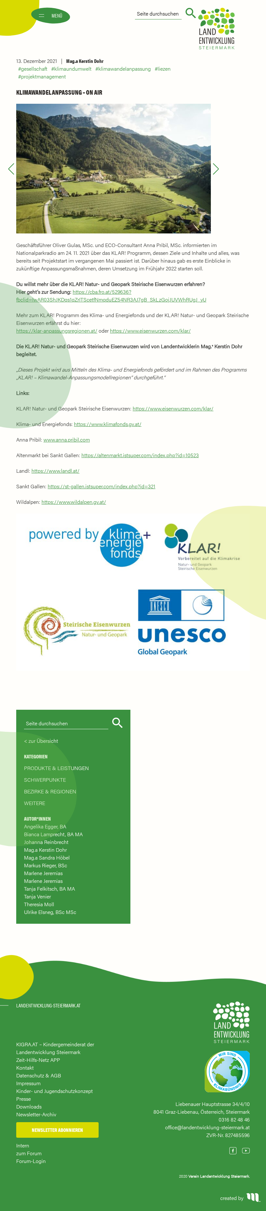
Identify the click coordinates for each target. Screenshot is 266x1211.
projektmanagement (43, 76)
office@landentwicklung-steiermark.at (207, 1127)
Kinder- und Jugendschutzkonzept (54, 1091)
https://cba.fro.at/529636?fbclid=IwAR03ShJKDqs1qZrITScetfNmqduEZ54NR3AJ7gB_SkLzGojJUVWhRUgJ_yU (111, 295)
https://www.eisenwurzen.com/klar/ (150, 330)
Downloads (29, 1106)
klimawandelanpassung (124, 68)
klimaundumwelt (72, 68)
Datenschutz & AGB (38, 1075)
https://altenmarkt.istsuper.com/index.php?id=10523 (140, 455)
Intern (22, 1145)
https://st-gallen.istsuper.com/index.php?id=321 (101, 486)
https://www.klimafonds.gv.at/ (107, 424)
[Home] (231, 1025)
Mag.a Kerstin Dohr (84, 61)
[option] (113, 168)
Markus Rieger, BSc (45, 865)
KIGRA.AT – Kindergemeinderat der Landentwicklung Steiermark (55, 1048)
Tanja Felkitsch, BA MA (49, 888)
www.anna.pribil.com (66, 439)
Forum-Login (31, 1161)
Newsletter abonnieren (57, 1130)
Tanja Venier (37, 896)
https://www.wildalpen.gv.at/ (74, 501)
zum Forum (29, 1153)
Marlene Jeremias (43, 873)
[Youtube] (246, 1151)
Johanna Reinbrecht (46, 842)
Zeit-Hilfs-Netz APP (38, 1059)
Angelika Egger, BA (45, 826)
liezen (164, 68)
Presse (23, 1098)
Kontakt (25, 1067)
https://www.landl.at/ (55, 470)
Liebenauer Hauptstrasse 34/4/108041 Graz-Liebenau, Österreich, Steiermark (201, 1107)
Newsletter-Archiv (36, 1114)
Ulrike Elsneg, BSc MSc (50, 912)
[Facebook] (233, 1151)
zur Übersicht (43, 740)
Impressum (28, 1083)
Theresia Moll (39, 904)
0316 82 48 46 (234, 1119)
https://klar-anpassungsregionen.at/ (56, 330)
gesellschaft (34, 68)
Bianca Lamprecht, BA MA (53, 834)
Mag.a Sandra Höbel (47, 857)
